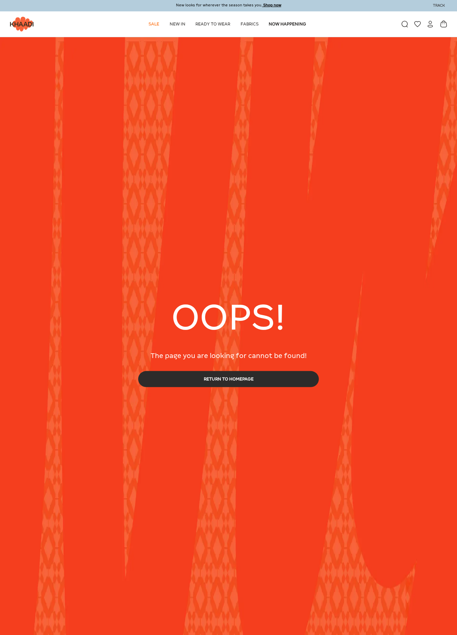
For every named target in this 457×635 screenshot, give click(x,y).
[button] (155, 24)
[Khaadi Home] (20, 24)
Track (439, 5)
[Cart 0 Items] (444, 24)
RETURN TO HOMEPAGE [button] (229, 378)
